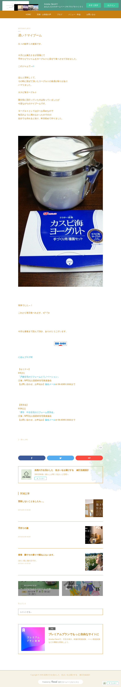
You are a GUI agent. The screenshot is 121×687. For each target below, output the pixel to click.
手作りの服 (23, 527)
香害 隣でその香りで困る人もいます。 (36, 554)
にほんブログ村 (25, 356)
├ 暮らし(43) (23, 439)
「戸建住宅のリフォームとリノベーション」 (38, 376)
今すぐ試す (93, 5)
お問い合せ (90, 14)
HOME (28, 14)
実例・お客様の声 (44, 14)
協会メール (50, 384)
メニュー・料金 (74, 14)
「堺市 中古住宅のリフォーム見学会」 (36, 412)
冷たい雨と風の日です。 (28, 560)
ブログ (59, 14)
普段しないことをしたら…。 (31, 501)
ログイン (111, 5)
